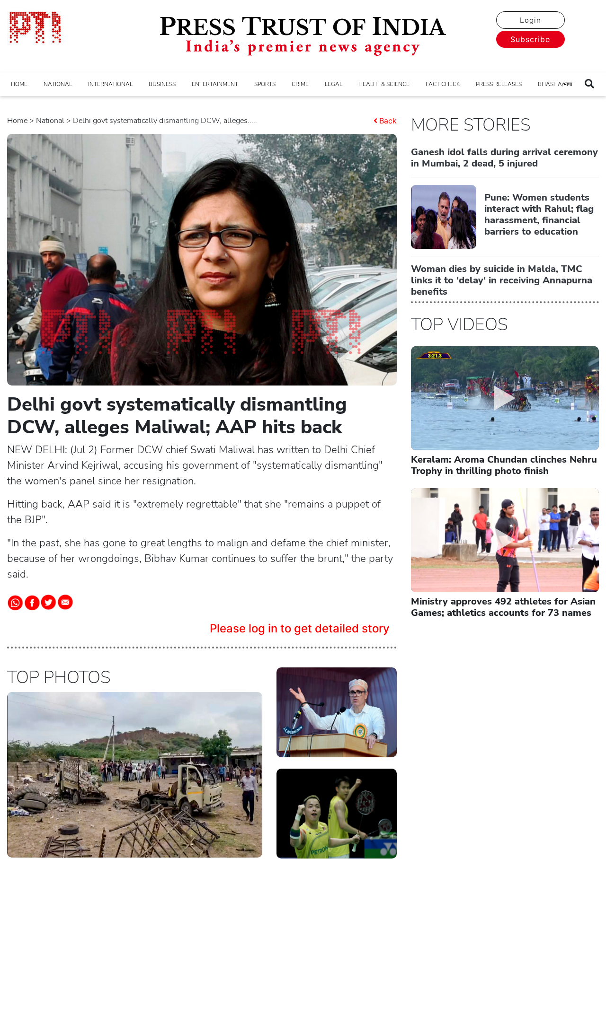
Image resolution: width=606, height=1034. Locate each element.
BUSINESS (162, 84)
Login (530, 20)
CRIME (300, 84)
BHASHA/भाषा (555, 84)
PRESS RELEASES (499, 84)
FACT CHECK (443, 84)
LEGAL (333, 84)
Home (17, 120)
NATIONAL (58, 84)
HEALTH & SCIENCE (384, 84)
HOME (19, 84)
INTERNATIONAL (110, 84)
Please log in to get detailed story (300, 628)
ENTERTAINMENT (215, 84)
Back (388, 120)
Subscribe (530, 39)
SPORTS (265, 84)
